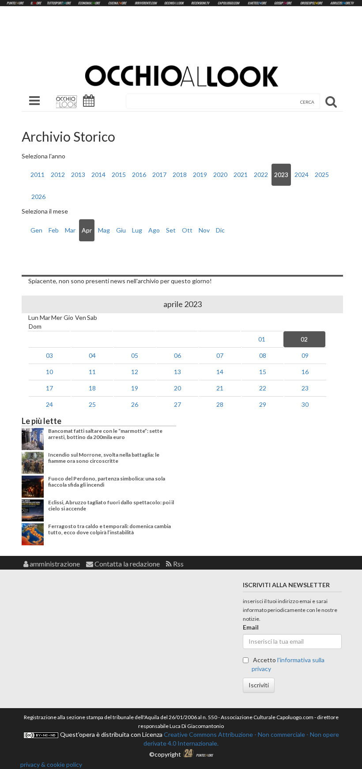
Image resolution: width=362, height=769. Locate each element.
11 (92, 371)
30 (305, 404)
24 (49, 404)
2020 (220, 174)
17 (49, 388)
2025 (322, 174)
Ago (154, 230)
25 (92, 404)
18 (92, 388)
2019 (200, 174)
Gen (36, 230)
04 (92, 355)
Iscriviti (259, 685)
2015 (119, 174)
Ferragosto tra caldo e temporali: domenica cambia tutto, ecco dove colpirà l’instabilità (109, 529)
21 (219, 388)
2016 (139, 174)
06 (177, 355)
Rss (178, 563)
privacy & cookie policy (51, 764)
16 (305, 371)
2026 (38, 196)
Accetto (288, 664)
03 (49, 355)
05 (134, 355)
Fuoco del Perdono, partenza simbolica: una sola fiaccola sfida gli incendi (106, 481)
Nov (204, 230)
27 (177, 404)
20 (177, 388)
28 (219, 404)
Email (251, 627)
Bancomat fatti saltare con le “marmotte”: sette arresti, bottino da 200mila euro (105, 434)
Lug (137, 230)
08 (262, 355)
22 (262, 388)
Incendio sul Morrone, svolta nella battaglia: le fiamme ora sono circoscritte (103, 457)
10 (49, 371)
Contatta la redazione (126, 563)
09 (305, 355)
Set (171, 230)
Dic (220, 230)
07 (219, 355)
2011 (37, 174)
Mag (104, 230)
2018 (180, 174)
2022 (261, 174)
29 (262, 404)
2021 (241, 174)
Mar (70, 230)
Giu (121, 230)
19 (134, 388)
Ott (187, 230)
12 (134, 371)
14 (219, 371)
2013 (78, 174)
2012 (58, 174)
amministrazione (54, 563)
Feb (54, 230)
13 (177, 371)
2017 (159, 174)
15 (262, 371)
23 (305, 388)
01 (261, 339)
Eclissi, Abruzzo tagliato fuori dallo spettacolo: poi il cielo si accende (111, 505)
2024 (301, 174)
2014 (98, 174)
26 (134, 404)
